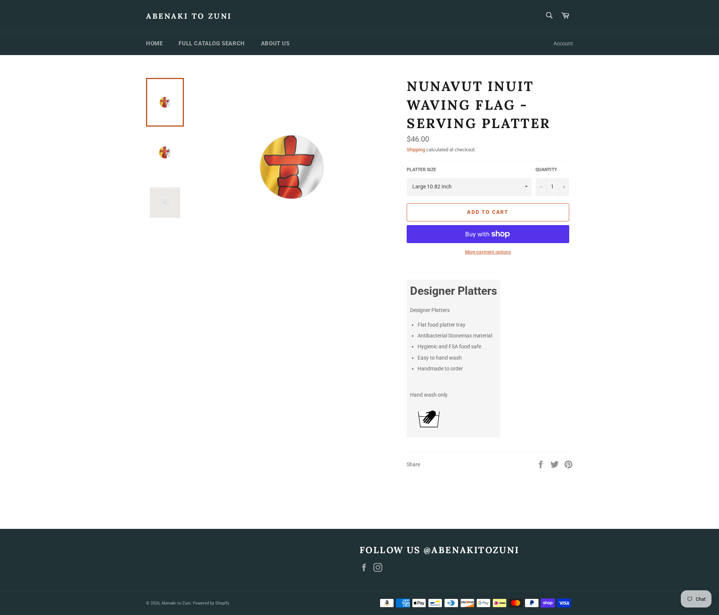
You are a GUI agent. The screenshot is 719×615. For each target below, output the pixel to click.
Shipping (416, 149)
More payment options (488, 252)
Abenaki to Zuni (189, 16)
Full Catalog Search (212, 43)
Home (154, 43)
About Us (275, 43)
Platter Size (421, 169)
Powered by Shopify (211, 603)
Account (563, 43)
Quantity (546, 169)
